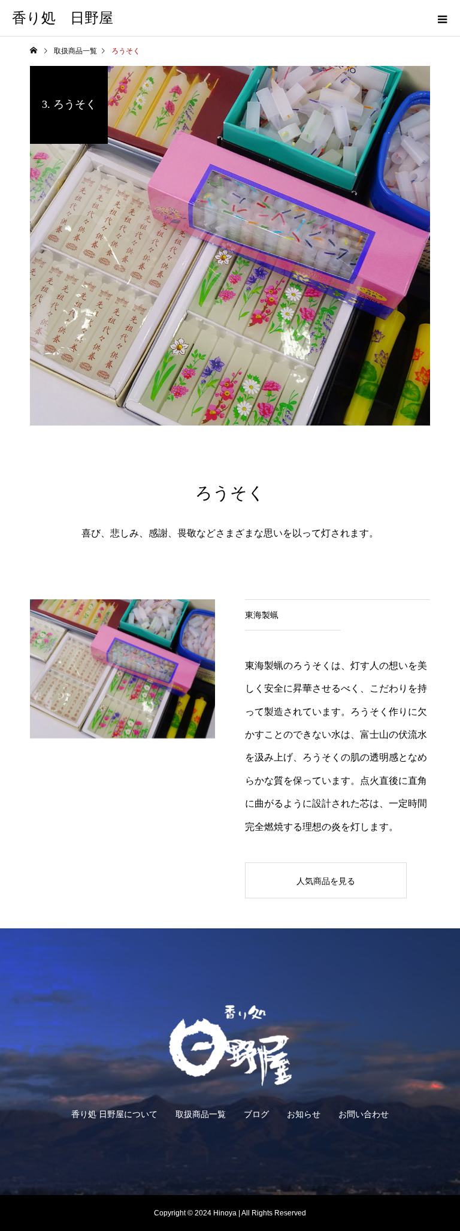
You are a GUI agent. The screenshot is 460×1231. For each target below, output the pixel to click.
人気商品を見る (325, 881)
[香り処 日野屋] (230, 1045)
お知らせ (303, 1114)
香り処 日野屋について (114, 1114)
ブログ (256, 1114)
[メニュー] (442, 18)
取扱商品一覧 (200, 1114)
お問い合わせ (363, 1114)
